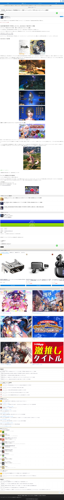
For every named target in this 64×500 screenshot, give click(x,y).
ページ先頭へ (61, 492)
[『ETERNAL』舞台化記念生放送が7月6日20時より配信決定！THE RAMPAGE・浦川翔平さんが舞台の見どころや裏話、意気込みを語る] (22, 209)
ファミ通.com (40, 495)
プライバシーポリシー (31, 495)
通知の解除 (35, 495)
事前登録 (29, 7)
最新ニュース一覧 (17, 5)
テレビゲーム (23, 252)
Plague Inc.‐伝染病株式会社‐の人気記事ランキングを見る (7, 416)
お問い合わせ (19, 495)
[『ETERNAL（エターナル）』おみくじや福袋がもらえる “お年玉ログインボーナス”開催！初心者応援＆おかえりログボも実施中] (21, 200)
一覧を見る (61, 250)
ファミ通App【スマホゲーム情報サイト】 (9, 5)
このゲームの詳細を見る (8, 217)
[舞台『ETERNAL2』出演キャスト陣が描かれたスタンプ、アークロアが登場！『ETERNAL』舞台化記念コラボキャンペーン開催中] (21, 204)
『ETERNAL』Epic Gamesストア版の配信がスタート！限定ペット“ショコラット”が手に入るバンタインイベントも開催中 (36, 5)
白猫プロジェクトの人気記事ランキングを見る (6, 409)
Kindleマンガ (11, 252)
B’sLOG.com (44, 495)
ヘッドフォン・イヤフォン (4, 252)
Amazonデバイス (17, 252)
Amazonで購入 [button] (13, 285)
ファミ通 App (3, 1)
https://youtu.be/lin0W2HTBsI (6, 185)
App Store (32, 221)
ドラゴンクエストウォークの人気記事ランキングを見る (7, 406)
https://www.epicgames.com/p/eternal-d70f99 (6, 34)
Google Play (32, 225)
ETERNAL (2, 241)
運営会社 (26, 495)
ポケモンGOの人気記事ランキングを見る (5, 419)
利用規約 (23, 495)
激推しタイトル (34, 7)
